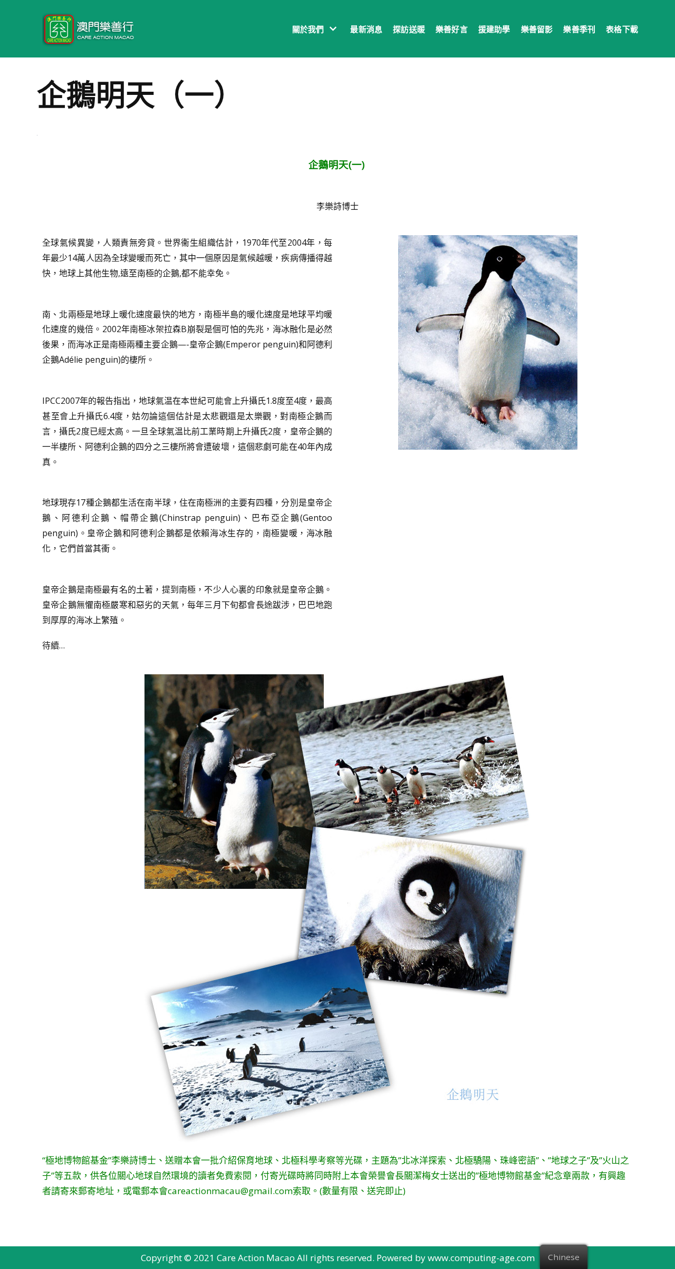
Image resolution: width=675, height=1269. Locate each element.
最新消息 (366, 29)
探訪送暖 (409, 29)
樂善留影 (537, 29)
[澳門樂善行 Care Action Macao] (85, 28)
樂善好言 (452, 29)
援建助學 (494, 29)
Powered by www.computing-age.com (456, 1258)
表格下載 (622, 29)
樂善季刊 (579, 29)
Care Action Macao (256, 1258)
